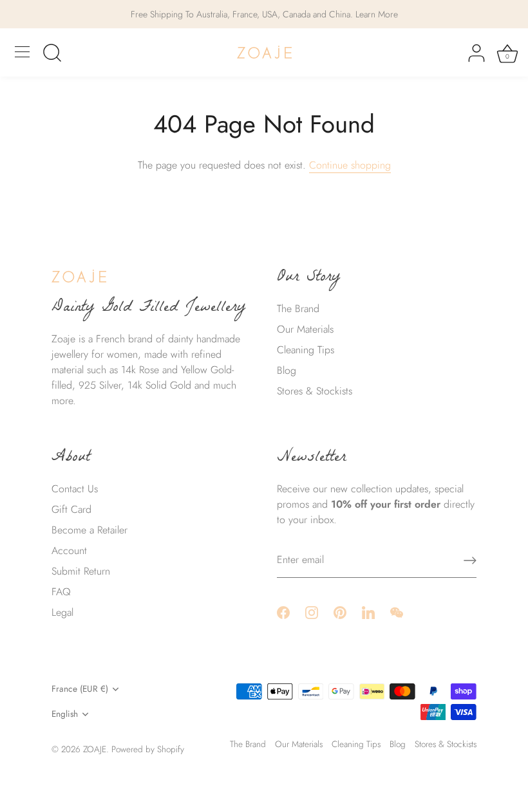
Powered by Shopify (147, 749)
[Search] (52, 54)
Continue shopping (350, 165)
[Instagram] (311, 611)
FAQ (61, 591)
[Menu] (22, 52)
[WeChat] (396, 611)
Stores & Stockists (314, 391)
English (65, 713)
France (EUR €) (80, 688)
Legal (62, 612)
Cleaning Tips (305, 349)
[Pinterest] (340, 611)
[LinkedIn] (368, 611)
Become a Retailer (89, 530)
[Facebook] (283, 611)
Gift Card (71, 509)
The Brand (298, 308)
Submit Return (81, 571)
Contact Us (75, 488)
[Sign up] (470, 560)
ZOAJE (94, 749)
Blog (286, 370)
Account (69, 550)
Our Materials (305, 329)
